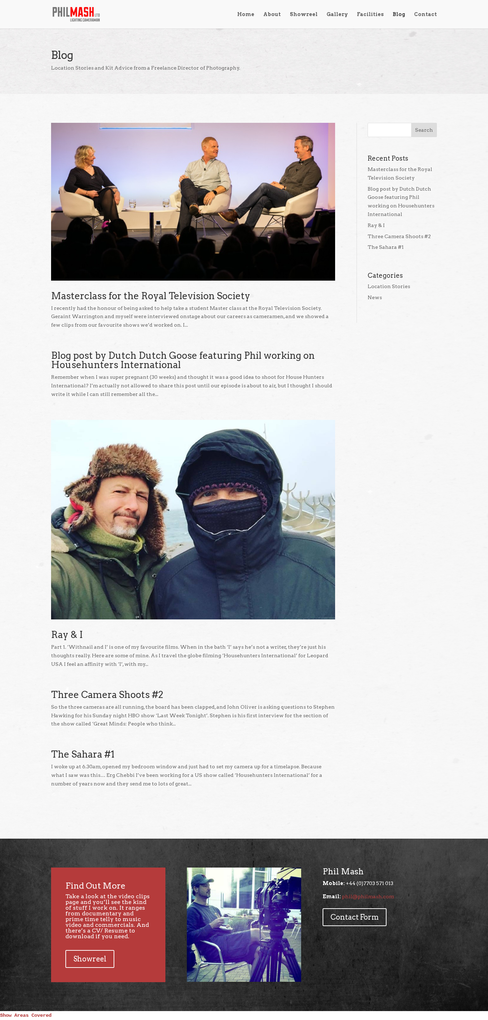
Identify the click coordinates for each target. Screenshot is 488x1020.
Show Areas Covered (25, 1015)
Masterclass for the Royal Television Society (150, 295)
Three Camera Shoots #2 (107, 694)
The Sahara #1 (83, 754)
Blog (399, 14)
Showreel (304, 14)
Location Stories (389, 286)
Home (245, 14)
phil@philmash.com (368, 896)
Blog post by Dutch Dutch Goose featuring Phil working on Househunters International (183, 360)
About (272, 14)
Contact (425, 14)
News (375, 297)
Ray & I (67, 634)
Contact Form (354, 917)
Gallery (337, 14)
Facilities (370, 14)
